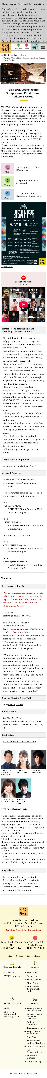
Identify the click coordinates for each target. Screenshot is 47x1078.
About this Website (32, 1057)
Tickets (27, 46)
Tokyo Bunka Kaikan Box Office (19, 741)
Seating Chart (15, 705)
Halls (7, 1008)
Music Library (34, 980)
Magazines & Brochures (33, 1032)
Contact (20, 956)
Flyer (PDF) (7, 267)
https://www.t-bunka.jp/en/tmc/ (19, 466)
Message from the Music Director (34, 1016)
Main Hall (32, 972)
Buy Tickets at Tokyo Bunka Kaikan (34, 989)
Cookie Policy (31, 38)
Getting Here (18, 46)
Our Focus (32, 1037)
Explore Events (20, 55)
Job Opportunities (34, 1051)
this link (18, 133)
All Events (9, 972)
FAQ (10, 956)
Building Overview (32, 1023)
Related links (33, 956)
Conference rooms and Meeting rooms (12, 1014)
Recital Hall (33, 976)
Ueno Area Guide (36, 1046)
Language (35, 46)
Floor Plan (32, 983)
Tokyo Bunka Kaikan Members (36, 1042)
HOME (6, 55)
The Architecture (36, 1028)
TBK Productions (13, 976)
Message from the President (34, 1009)
